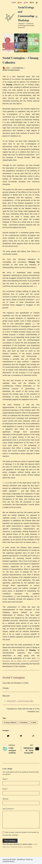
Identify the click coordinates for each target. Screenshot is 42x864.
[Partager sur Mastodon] (8, 736)
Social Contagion (14, 677)
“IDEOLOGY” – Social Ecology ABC (20, 701)
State (33, 722)
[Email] (21, 736)
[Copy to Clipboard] (33, 736)
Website (5, 799)
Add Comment (8, 809)
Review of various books (11, 70)
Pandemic (24, 722)
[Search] (33, 16)
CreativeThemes (8, 861)
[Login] (36, 2)
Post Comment (10, 841)
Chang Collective (10, 722)
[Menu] (36, 17)
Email (5, 789)
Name (5, 779)
